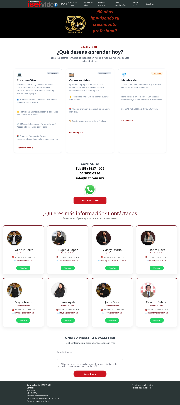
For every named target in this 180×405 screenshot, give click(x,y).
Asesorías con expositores (38, 401)
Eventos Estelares (102, 3)
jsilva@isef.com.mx (113, 312)
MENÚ (63, 4)
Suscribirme (90, 374)
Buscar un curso (90, 200)
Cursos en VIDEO (72, 3)
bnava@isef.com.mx (158, 260)
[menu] (106, 4)
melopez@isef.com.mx (69, 260)
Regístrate (149, 4)
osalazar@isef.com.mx (158, 312)
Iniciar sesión (135, 3)
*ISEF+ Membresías (120, 3)
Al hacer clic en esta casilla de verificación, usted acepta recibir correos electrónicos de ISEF (89, 365)
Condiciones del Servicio (142, 385)
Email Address (64, 352)
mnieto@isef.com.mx (24, 312)
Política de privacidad (141, 388)
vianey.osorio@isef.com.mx (113, 260)
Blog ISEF (31, 390)
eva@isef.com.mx (25, 260)
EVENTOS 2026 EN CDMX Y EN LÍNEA (43, 398)
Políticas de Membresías (37, 395)
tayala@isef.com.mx (69, 312)
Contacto (31, 388)
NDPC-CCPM (32, 393)
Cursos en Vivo (88, 3)
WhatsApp (23, 268)
